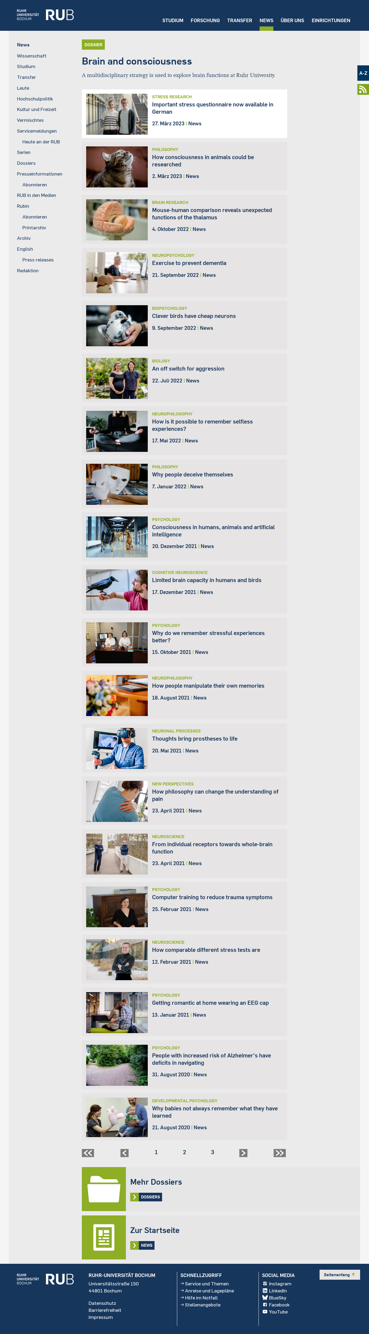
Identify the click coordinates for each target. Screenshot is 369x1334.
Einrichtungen (331, 20)
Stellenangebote (202, 1305)
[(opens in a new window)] (41, 15)
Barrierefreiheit (105, 1310)
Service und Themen (207, 1283)
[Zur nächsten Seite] (244, 1154)
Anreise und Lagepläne (209, 1290)
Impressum (101, 1317)
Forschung (205, 20)
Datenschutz (102, 1303)
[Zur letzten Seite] (280, 1154)
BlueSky (277, 1298)
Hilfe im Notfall (201, 1298)
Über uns (292, 20)
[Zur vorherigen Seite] (125, 1154)
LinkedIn (278, 1290)
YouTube (278, 1312)
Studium (172, 20)
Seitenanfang (340, 1274)
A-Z (363, 73)
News (266, 20)
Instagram (280, 1283)
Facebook (279, 1305)
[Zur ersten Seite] (88, 1154)
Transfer (239, 20)
